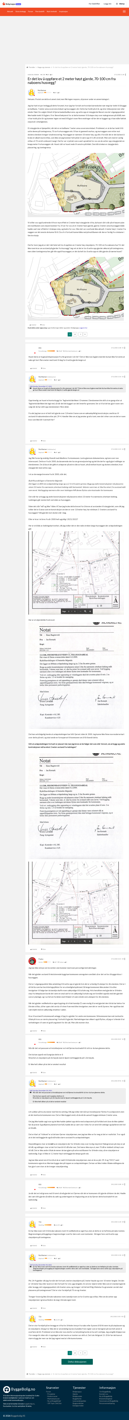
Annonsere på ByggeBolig (108, 1401)
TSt (40, 1222)
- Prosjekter (50, 1394)
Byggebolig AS (18, 1415)
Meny (122, 3)
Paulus (41, 959)
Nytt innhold (52, 11)
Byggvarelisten (78, 1403)
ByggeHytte (77, 1399)
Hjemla (75, 1394)
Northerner (42, 90)
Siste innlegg (20, 11)
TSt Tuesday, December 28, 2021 (41, 1265)
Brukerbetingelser (105, 1399)
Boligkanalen (77, 1396)
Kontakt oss (103, 1394)
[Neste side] (85, 334)
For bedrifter (94, 4)
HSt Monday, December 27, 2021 (41, 386)
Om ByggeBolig (105, 1392)
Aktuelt (10, 11)
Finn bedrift (39, 11)
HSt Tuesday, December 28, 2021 (41, 1090)
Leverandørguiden (79, 1401)
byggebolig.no (29, 1404)
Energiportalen (78, 1406)
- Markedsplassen (53, 1399)
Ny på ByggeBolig (105, 1396)
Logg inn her (83, 328)
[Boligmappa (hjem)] (12, 3)
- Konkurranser (51, 1396)
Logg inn (107, 4)
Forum (30, 11)
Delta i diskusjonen (77, 1361)
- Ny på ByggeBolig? (53, 1401)
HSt (40, 348)
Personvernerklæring (107, 1403)
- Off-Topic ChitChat (53, 1403)
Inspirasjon (63, 11)
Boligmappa (77, 1392)
